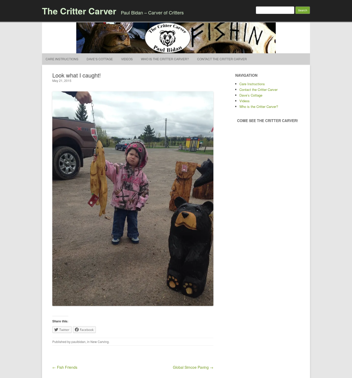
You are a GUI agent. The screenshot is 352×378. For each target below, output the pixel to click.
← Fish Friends (64, 367)
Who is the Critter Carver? (165, 59)
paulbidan (78, 341)
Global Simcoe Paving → (193, 367)
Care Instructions (62, 59)
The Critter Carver (79, 11)
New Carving (99, 341)
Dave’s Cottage (100, 59)
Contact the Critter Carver (222, 59)
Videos (127, 59)
